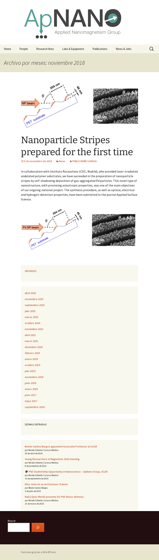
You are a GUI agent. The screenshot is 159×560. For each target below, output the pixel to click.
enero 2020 (31, 359)
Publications (99, 49)
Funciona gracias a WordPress (38, 552)
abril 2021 (30, 335)
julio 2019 (30, 371)
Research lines (45, 49)
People (23, 49)
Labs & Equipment (73, 49)
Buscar (12, 520)
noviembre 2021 (34, 329)
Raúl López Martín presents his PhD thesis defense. (54, 496)
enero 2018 (31, 389)
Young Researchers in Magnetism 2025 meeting (52, 459)
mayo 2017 (31, 401)
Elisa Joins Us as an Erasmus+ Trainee (46, 484)
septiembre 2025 (35, 305)
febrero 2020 (32, 353)
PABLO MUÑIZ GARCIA (84, 161)
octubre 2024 (32, 323)
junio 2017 (30, 395)
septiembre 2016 (35, 407)
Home (7, 49)
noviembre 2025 (34, 299)
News (62, 161)
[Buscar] (38, 527)
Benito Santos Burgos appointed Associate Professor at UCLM (61, 446)
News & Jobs (123, 49)
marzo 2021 (31, 341)
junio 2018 (30, 383)
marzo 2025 (31, 317)
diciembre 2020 (34, 347)
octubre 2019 (32, 365)
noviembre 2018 (34, 377)
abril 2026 (30, 293)
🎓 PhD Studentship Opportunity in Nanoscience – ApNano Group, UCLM (66, 471)
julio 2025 (30, 311)
